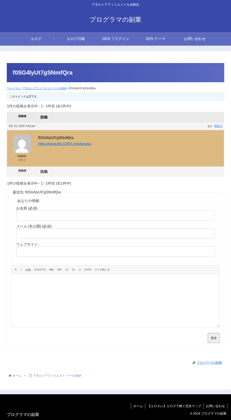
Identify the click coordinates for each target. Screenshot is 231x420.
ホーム (138, 406)
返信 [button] (210, 126)
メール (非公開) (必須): (34, 226)
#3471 (218, 126)
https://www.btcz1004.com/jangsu (64, 144)
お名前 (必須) (26, 208)
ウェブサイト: (27, 244)
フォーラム (13, 88)
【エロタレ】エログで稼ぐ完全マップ (174, 406)
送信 (214, 338)
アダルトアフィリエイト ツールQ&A (45, 88)
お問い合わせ (215, 406)
